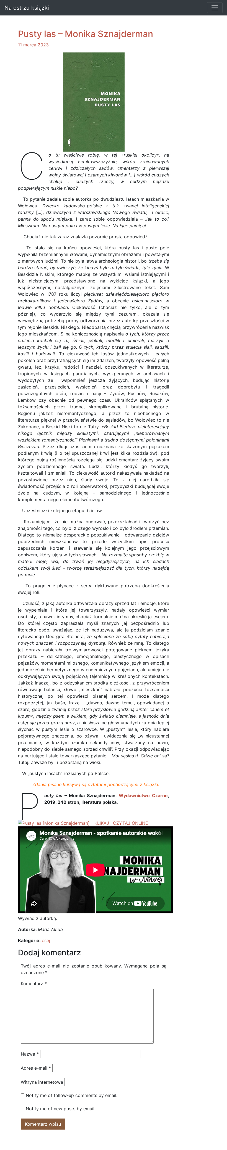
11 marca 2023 (33, 44)
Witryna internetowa (42, 1082)
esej (46, 940)
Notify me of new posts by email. (61, 1108)
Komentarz (34, 983)
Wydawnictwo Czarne (143, 795)
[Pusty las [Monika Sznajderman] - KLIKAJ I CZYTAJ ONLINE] (83, 823)
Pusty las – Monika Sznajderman (85, 33)
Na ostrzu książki (26, 7)
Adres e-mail (36, 1068)
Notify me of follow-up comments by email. (71, 1095)
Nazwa (30, 1054)
